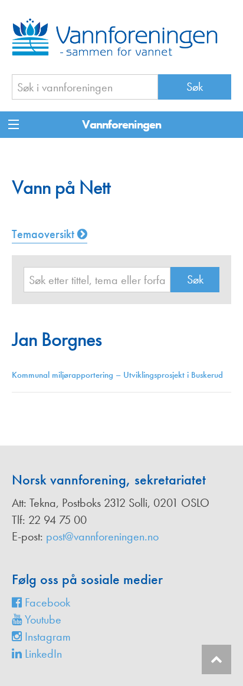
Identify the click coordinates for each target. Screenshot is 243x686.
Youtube (41, 619)
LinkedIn (42, 653)
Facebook (46, 602)
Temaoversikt (44, 234)
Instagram (46, 636)
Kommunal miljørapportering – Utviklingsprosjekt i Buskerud (117, 375)
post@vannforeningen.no (102, 536)
